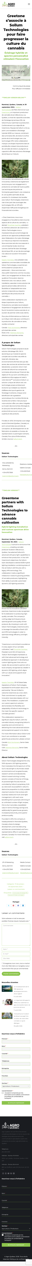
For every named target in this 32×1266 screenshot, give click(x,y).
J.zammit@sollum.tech (10, 476)
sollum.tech (9, 837)
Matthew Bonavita (16, 333)
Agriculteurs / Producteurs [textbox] (11, 1086)
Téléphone (5, 1061)
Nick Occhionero (14, 327)
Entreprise (5, 1068)
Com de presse (16, 892)
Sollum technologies (19, 895)
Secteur (5, 1083)
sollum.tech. (18, 439)
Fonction (5, 1076)
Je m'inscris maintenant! (16, 1103)
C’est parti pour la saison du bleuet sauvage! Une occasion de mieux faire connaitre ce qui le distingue (21, 1018)
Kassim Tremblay (8, 260)
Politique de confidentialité (19, 1259)
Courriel (5, 1053)
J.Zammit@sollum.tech (10, 873)
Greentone (6, 112)
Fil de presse (19, 884)
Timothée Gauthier (14, 225)
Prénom (5, 1039)
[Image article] (7, 988)
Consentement (7, 1091)
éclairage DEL (24, 892)
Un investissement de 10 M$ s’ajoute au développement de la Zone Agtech (21, 990)
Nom (4, 1046)
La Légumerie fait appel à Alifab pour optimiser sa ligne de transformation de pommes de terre (22, 1003)
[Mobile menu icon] (29, 4)
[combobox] (16, 1086)
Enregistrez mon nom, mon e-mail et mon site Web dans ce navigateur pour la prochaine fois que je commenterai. (16, 966)
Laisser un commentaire (16, 889)
